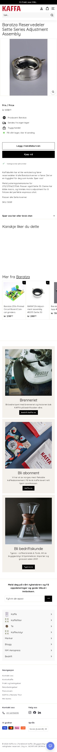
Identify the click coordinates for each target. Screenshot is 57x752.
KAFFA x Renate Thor (12, 695)
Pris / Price (8, 105)
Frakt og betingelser (11, 683)
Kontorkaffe (7, 679)
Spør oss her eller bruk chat (17, 215)
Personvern (7, 691)
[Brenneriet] (28, 372)
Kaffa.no (29, 488)
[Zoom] (53, 91)
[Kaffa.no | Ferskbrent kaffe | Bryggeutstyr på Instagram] (29, 712)
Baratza (23, 276)
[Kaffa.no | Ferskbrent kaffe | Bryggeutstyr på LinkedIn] (39, 712)
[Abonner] (48, 599)
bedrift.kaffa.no (28, 412)
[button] (50, 746)
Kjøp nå (28, 154)
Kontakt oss (7, 675)
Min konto (6, 698)
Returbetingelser (9, 687)
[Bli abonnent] (28, 445)
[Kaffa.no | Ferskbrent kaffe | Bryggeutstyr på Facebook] (34, 712)
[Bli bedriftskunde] (28, 521)
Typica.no (28, 567)
